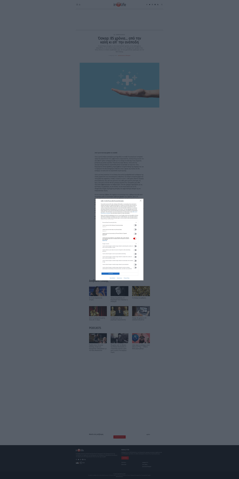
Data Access (119, 278)
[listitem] (119, 222)
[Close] (141, 201)
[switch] (135, 225)
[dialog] (119, 239)
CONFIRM (110, 273)
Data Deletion (112, 278)
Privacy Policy (126, 278)
